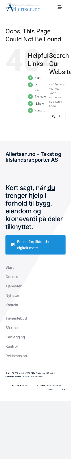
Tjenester (41, 96)
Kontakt (40, 110)
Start (38, 77)
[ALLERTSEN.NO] (23, 4)
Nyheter (40, 103)
